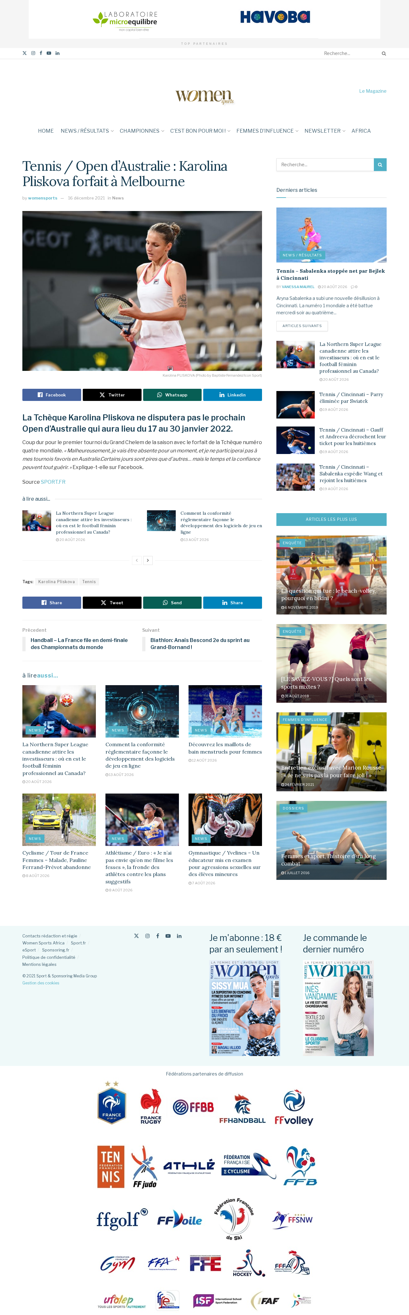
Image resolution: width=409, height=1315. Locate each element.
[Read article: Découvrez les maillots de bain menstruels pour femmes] (225, 711)
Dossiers (293, 808)
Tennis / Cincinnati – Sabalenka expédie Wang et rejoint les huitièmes (351, 473)
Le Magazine (373, 91)
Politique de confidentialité (48, 957)
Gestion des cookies (40, 983)
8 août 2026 (37, 875)
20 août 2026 (72, 539)
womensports (43, 197)
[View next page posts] (148, 560)
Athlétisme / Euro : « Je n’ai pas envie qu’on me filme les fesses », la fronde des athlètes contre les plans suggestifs (139, 867)
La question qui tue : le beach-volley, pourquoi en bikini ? (328, 594)
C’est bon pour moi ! (198, 131)
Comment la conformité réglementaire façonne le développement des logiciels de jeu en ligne (221, 522)
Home (46, 131)
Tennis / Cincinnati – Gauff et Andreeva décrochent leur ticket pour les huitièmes (353, 436)
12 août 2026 (204, 760)
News (118, 197)
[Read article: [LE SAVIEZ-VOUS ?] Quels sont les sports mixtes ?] (331, 663)
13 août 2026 (196, 539)
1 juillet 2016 (297, 873)
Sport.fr (78, 942)
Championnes (139, 131)
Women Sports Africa (43, 942)
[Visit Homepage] (204, 90)
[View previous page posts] (137, 560)
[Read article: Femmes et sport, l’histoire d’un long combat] (331, 840)
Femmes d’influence (265, 131)
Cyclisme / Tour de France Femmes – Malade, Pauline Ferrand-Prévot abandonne (56, 859)
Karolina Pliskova (56, 581)
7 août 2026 (203, 883)
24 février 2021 (299, 784)
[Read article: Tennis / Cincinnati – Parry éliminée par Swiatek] (295, 405)
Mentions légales (39, 964)
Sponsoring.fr (55, 949)
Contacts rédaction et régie (49, 935)
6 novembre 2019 (301, 607)
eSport (29, 949)
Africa (361, 131)
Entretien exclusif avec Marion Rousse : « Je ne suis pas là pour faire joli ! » (331, 771)
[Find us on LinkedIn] (57, 53)
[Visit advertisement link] (204, 19)
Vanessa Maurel (298, 287)
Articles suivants (305, 325)
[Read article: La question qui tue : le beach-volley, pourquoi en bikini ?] (331, 575)
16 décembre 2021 (86, 197)
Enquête (292, 543)
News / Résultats (85, 131)
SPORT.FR (53, 482)
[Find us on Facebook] (41, 53)
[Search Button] (383, 53)
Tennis (89, 581)
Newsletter (323, 131)
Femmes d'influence (305, 719)
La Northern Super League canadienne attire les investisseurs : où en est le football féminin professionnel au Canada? (94, 522)
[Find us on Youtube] (49, 53)
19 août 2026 (335, 409)
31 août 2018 (296, 696)
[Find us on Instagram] (33, 53)
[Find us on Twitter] (24, 53)
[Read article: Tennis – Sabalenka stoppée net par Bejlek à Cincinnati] (331, 235)
